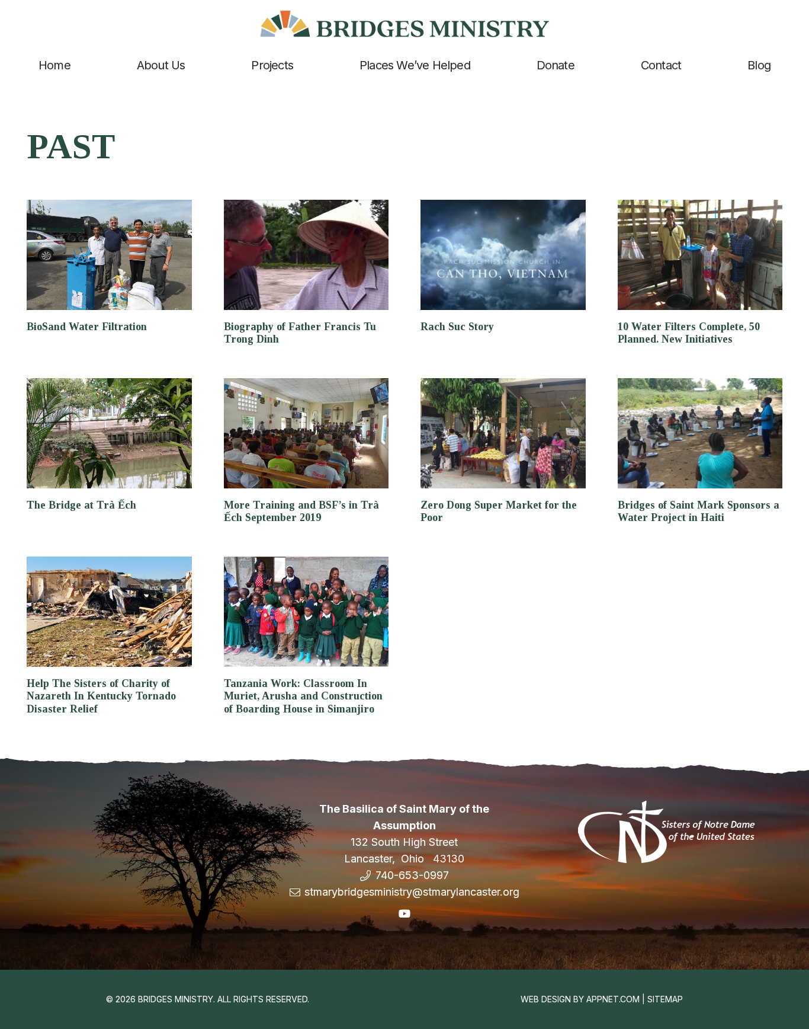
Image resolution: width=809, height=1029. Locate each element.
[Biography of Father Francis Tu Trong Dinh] (306, 255)
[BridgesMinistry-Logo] (404, 24)
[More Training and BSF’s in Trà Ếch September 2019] (306, 433)
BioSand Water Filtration (87, 327)
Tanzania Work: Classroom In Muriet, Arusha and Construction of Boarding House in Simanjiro (303, 696)
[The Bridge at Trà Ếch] (109, 433)
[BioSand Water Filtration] (109, 255)
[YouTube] (404, 913)
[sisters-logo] (667, 832)
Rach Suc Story (457, 327)
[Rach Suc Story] (503, 255)
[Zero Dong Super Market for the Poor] (503, 433)
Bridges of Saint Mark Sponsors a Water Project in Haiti (698, 511)
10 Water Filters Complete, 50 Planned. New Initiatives (689, 333)
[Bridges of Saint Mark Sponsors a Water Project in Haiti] (700, 433)
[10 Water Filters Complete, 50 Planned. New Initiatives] (700, 255)
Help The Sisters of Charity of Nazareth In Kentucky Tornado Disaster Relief (101, 696)
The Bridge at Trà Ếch (81, 505)
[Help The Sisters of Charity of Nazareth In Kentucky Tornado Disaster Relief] (109, 612)
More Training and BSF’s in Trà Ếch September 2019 (301, 511)
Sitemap (665, 999)
